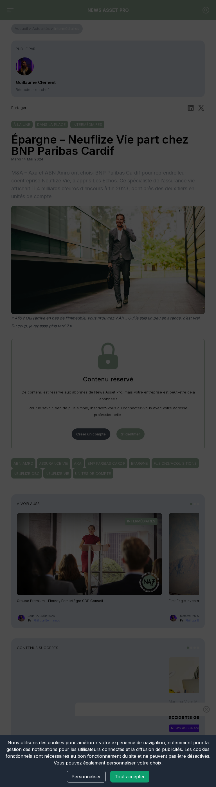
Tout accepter (130, 776)
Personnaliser (86, 776)
